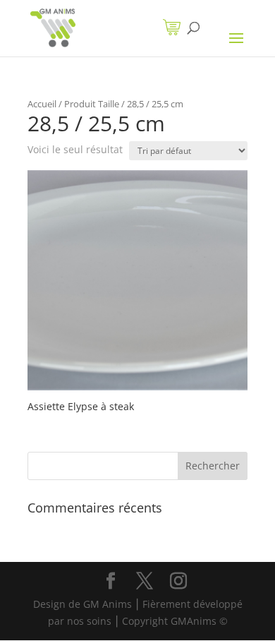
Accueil (42, 103)
